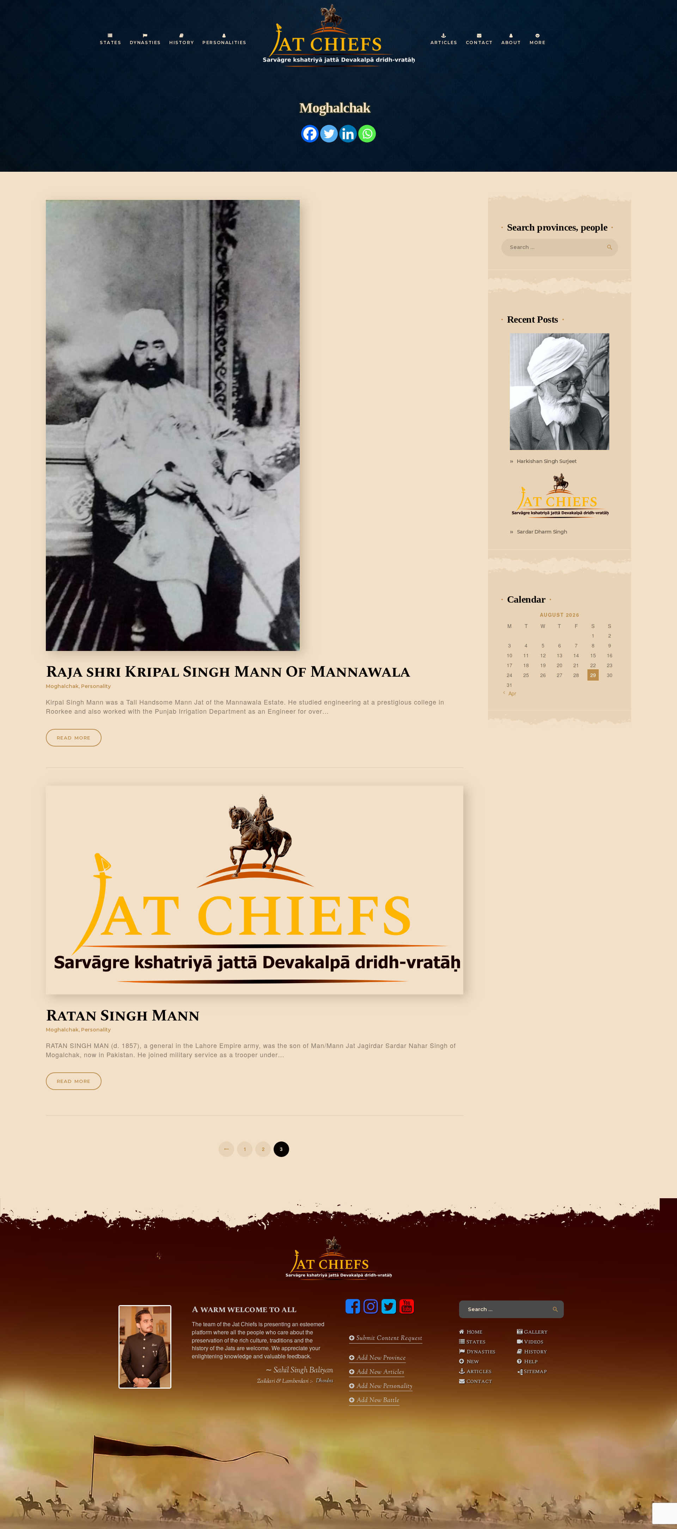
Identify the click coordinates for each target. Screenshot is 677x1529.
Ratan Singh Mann (123, 1016)
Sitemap (535, 1371)
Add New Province (380, 1358)
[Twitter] (329, 133)
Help (530, 1361)
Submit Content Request (388, 1338)
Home (474, 1332)
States (476, 1342)
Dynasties (480, 1351)
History (535, 1351)
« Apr (510, 693)
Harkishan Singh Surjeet (547, 461)
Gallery (535, 1332)
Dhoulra (324, 1381)
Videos (533, 1342)
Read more (74, 738)
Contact (479, 1381)
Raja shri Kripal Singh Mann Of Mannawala (228, 672)
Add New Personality (384, 1386)
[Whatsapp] (367, 133)
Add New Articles (379, 1372)
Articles (479, 1371)
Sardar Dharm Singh (542, 532)
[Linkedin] (348, 133)
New (472, 1361)
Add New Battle (377, 1400)
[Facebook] (310, 133)
